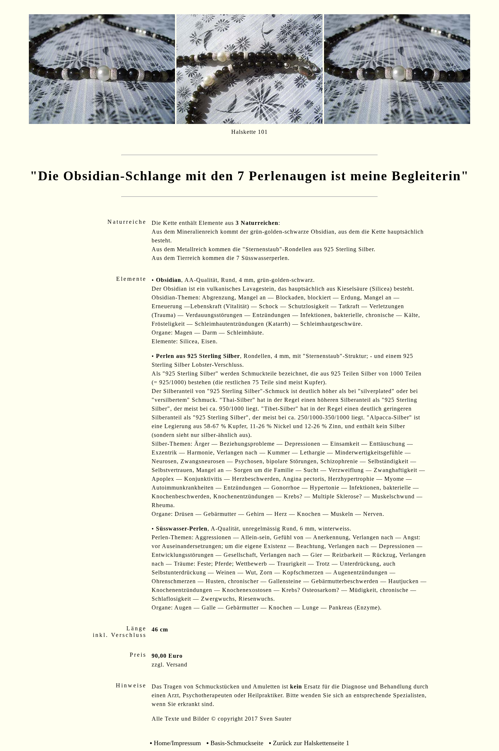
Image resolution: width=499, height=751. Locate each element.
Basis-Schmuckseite (236, 743)
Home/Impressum (177, 743)
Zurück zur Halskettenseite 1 (311, 743)
